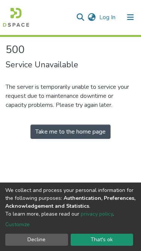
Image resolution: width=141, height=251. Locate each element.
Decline (36, 239)
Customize (17, 224)
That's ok (102, 239)
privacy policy (97, 214)
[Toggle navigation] (130, 17)
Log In (108, 17)
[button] (91, 17)
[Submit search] (80, 17)
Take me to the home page (70, 132)
